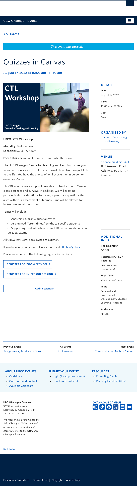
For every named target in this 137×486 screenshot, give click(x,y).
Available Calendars (21, 385)
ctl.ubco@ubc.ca (71, 247)
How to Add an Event (65, 381)
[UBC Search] (130, 4)
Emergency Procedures (16, 480)
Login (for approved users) (69, 376)
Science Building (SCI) (115, 162)
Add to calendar (44, 288)
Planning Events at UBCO (111, 381)
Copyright (57, 480)
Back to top (10, 449)
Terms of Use (40, 480)
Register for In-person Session (30, 274)
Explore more (65, 351)
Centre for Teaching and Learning (115, 139)
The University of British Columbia (58, 7)
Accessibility (73, 480)
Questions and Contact (23, 381)
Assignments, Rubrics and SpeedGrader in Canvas (23, 351)
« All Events (11, 33)
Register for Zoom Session (27, 264)
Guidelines (15, 376)
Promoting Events (106, 376)
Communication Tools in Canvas (114, 351)
